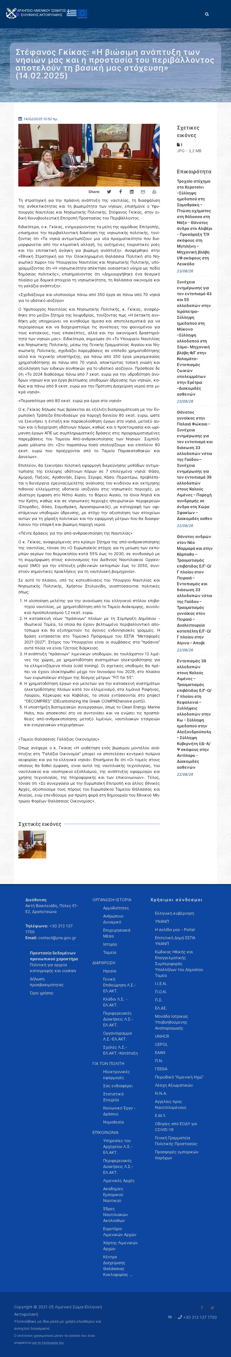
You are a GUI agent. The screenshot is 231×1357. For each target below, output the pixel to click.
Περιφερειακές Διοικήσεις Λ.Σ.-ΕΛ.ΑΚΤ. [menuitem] (118, 1019)
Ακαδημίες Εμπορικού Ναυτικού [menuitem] (113, 1194)
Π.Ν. (159, 1060)
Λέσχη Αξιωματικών (174, 1085)
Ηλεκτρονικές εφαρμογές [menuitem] (116, 1074)
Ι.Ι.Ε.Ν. (161, 983)
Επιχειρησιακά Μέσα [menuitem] (116, 933)
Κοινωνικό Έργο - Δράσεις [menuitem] (119, 1110)
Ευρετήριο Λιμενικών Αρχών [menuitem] (119, 1231)
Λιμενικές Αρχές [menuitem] (119, 1180)
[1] (32, 845)
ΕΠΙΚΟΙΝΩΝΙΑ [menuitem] (105, 1132)
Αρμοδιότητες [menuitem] (116, 907)
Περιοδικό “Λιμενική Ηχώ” (179, 1077)
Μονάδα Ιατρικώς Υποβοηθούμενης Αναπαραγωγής (171, 1022)
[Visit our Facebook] (201, 1307)
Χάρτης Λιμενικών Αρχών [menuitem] (120, 1245)
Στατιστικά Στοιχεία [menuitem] (113, 1096)
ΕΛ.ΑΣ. (161, 1008)
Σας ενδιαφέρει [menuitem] (118, 1085)
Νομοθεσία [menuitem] (113, 1122)
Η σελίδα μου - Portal (175, 929)
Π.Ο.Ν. (161, 991)
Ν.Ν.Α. (161, 1093)
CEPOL (161, 1044)
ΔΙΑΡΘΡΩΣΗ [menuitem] (103, 962)
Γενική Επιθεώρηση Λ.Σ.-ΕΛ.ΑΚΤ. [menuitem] (119, 985)
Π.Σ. (159, 999)
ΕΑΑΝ (160, 1052)
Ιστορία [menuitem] (110, 944)
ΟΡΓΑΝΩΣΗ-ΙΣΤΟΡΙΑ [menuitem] (111, 899)
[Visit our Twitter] (212, 1307)
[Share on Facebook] (120, 192)
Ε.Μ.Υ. (160, 1115)
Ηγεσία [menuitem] (109, 970)
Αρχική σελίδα (21, 93)
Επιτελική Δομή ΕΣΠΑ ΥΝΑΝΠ (175, 940)
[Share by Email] (143, 192)
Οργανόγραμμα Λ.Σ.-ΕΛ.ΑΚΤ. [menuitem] (117, 1036)
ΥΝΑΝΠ (162, 921)
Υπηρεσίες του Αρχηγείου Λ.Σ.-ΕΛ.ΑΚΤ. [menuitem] (117, 1146)
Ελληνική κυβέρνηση (174, 913)
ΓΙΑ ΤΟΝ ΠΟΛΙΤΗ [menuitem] (108, 1063)
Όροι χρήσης (42, 992)
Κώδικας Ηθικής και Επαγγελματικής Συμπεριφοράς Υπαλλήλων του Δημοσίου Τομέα (179, 963)
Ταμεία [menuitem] (109, 952)
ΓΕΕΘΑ (161, 1068)
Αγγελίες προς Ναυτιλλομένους (170, 1104)
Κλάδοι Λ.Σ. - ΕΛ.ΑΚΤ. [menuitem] (115, 1002)
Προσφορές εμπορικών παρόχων (177, 1154)
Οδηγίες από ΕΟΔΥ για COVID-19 (176, 1126)
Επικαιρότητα (50, 93)
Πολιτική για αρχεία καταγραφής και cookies (53, 967)
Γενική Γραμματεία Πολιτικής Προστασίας (176, 1140)
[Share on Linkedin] (131, 192)
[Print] (154, 192)
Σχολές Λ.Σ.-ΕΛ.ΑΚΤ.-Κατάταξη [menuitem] (120, 1050)
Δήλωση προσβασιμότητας (47, 981)
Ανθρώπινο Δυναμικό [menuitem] (113, 919)
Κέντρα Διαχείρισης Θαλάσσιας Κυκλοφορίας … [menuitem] (118, 1265)
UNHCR (162, 1036)
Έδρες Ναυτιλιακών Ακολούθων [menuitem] (115, 1214)
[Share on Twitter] (109, 192)
